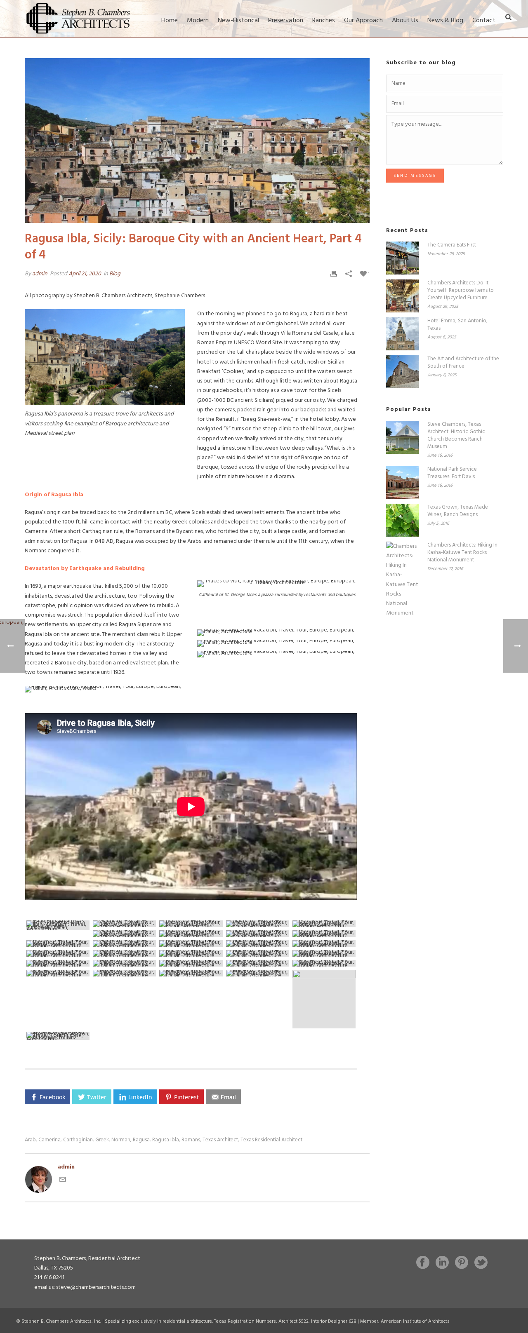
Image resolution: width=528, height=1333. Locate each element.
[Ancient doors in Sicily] (58, 963)
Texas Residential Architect (271, 1140)
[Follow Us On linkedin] (442, 1263)
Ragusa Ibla (165, 1140)
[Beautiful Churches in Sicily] (58, 943)
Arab (30, 1140)
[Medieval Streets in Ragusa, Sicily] (257, 943)
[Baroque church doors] (190, 953)
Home (169, 20)
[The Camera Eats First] (402, 258)
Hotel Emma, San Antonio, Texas (457, 324)
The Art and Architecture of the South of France (463, 362)
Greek (102, 1140)
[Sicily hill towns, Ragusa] (124, 933)
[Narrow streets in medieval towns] (124, 963)
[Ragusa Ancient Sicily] (124, 923)
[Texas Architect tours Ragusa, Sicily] (324, 923)
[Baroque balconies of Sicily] (324, 953)
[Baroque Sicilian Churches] (257, 933)
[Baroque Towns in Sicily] (190, 933)
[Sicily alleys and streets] (58, 1036)
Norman (120, 1140)
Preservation (285, 20)
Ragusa (141, 1140)
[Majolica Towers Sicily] (324, 943)
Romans (191, 1140)
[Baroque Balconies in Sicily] (324, 999)
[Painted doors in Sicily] (58, 973)
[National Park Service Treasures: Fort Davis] (402, 482)
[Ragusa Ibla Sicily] (324, 963)
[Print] (333, 274)
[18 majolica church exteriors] (58, 953)
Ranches (323, 20)
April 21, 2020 (84, 274)
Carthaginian (78, 1140)
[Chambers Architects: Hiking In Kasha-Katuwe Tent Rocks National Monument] (402, 580)
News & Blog (445, 20)
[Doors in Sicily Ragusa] (190, 963)
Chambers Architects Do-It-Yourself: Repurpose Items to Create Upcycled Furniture (460, 290)
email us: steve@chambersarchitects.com (85, 1287)
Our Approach (363, 20)
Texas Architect (220, 1140)
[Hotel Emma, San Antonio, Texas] (402, 333)
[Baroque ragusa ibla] (257, 923)
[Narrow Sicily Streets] (257, 973)
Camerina (49, 1140)
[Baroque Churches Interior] (124, 943)
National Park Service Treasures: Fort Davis (452, 473)
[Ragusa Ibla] (58, 925)
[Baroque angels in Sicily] (190, 943)
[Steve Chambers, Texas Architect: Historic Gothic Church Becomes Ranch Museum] (402, 437)
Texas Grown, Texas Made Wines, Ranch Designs (457, 511)
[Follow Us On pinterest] (461, 1263)
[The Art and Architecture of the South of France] (402, 371)
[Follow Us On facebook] (422, 1263)
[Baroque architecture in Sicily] (124, 973)
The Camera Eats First (451, 245)
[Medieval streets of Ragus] (190, 923)
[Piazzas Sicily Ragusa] (324, 933)
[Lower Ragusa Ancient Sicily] (124, 953)
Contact (483, 20)
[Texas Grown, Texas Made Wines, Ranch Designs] (402, 520)
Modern (198, 20)
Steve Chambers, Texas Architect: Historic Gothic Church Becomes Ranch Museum (456, 436)
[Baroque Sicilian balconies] (190, 973)
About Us (405, 20)
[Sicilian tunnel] (257, 963)
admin (39, 274)
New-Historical (238, 20)
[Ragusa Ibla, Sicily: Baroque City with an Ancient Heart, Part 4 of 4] (197, 140)
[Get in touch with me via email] (62, 1181)
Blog (114, 274)
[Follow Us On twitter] (481, 1263)
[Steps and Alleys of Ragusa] (257, 953)
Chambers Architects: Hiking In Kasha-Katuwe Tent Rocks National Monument (462, 553)
